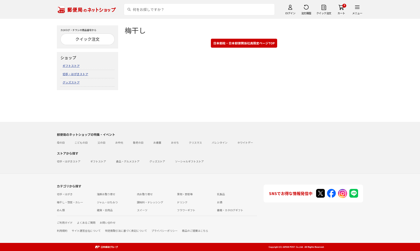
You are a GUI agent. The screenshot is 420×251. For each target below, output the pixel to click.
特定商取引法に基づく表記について (126, 230)
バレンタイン (220, 142)
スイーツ (142, 210)
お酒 (219, 202)
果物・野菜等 (185, 194)
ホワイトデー (245, 142)
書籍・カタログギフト (230, 210)
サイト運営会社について (86, 230)
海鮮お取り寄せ (106, 194)
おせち (175, 142)
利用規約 (62, 230)
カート (341, 13)
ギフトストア (71, 66)
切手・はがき (65, 194)
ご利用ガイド (65, 222)
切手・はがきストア (75, 74)
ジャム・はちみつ (107, 202)
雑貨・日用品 (105, 210)
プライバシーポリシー (164, 230)
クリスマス (195, 142)
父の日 (101, 142)
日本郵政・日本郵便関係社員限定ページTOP (244, 43)
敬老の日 (138, 142)
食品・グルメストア (128, 161)
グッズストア (71, 82)
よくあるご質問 (86, 222)
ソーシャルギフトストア (189, 161)
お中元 (119, 142)
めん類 (61, 210)
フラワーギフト (186, 210)
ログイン (290, 13)
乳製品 (221, 194)
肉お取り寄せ (145, 194)
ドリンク (182, 202)
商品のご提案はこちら (195, 230)
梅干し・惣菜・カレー (70, 202)
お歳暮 (157, 142)
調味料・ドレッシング (150, 202)
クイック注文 (323, 13)
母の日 (61, 142)
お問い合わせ (108, 222)
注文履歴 (306, 13)
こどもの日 (81, 142)
